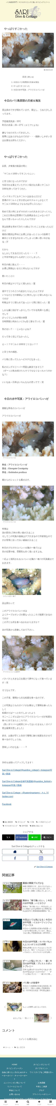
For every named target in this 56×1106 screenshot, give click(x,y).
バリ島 (31, 822)
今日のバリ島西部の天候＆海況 (26, 82)
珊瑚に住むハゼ (37, 826)
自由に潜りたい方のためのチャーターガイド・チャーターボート (14, 1075)
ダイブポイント (41, 1068)
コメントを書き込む (28, 1039)
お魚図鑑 (41, 1083)
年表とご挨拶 (41, 1086)
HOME (14, 1064)
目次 (24, 77)
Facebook (6, 804)
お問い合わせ (14, 1094)
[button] (47, 837)
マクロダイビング (11, 826)
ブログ (41, 1090)
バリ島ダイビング (44, 822)
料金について (14, 1090)
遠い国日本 (9, 822)
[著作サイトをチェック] (15, 851)
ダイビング (21, 822)
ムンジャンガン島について (15, 1083)
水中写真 (24, 826)
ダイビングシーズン (14, 1068)
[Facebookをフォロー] (15, 858)
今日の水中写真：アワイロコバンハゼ (28, 90)
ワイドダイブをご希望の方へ (41, 1072)
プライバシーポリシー (41, 1094)
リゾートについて (14, 1086)
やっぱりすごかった (21, 86)
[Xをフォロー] (41, 851)
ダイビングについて (41, 1064)
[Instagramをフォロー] (41, 858)
